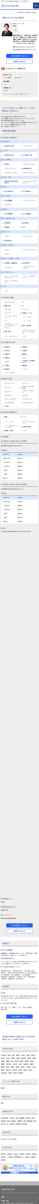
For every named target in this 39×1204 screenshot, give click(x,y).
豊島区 (8, 1061)
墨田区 (33, 1055)
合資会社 (22, 1154)
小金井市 (28, 1067)
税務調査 (19, 1121)
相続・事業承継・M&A (29, 1121)
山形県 (26, 1203)
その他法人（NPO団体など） (15, 1157)
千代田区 (3, 1055)
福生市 (25, 1070)
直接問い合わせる (19, 61)
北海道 (3, 1203)
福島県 (31, 1203)
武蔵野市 (25, 1064)
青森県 (8, 1203)
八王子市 (14, 1064)
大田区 (18, 1058)
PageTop (19, 1183)
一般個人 (27, 1157)
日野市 (3, 1070)
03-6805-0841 (18, 49)
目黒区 (13, 1058)
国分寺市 (14, 1070)
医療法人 (34, 1154)
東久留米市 (4, 1073)
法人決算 (12, 1118)
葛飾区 (3, 1064)
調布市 (18, 1067)
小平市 (34, 1067)
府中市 (8, 1067)
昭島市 (13, 1067)
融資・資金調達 (11, 1121)
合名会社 (15, 1154)
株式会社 (3, 1154)
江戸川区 (8, 1064)
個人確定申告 (4, 1118)
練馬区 (26, 1061)
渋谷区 (29, 1058)
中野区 (34, 1058)
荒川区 (16, 1061)
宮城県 (17, 1203)
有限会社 (9, 1154)
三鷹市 (31, 1064)
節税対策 (3, 1121)
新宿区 (18, 1055)
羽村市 (15, 1073)
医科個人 (3, 1160)
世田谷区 (23, 1058)
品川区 (8, 1058)
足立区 (32, 1061)
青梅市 (3, 1067)
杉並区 (3, 1061)
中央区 (9, 1055)
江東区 (3, 1058)
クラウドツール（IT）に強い (9, 1139)
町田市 (23, 1067)
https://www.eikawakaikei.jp (8, 918)
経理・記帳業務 (20, 1118)
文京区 (23, 1055)
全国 (2, 1197)
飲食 (2, 1103)
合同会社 (28, 1154)
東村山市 (8, 1070)
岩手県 (12, 1203)
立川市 (20, 1064)
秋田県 (22, 1203)
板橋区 (21, 1061)
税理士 (3, 1088)
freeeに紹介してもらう (19, 56)
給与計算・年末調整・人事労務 (18, 1124)
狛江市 (30, 1070)
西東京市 (20, 1073)
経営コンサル (4, 1124)
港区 (13, 1055)
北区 (12, 1061)
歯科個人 (33, 1157)
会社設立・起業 (30, 1118)
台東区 (28, 1055)
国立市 (20, 1070)
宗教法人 (3, 1157)
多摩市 (10, 1073)
